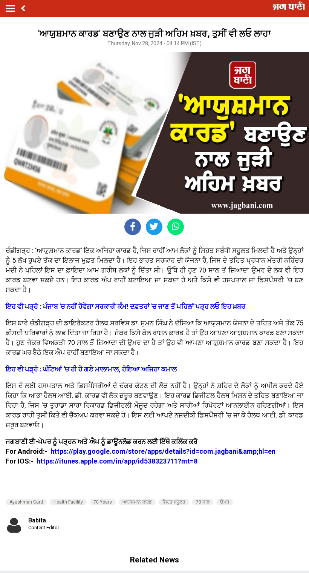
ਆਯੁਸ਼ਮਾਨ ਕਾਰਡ (137, 502)
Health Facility (68, 502)
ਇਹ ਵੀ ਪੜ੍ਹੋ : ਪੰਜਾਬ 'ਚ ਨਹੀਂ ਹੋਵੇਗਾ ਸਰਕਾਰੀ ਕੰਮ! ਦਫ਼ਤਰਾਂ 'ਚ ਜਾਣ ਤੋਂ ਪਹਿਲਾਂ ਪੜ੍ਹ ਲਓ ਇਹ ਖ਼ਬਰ (125, 306)
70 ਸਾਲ (203, 502)
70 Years (102, 502)
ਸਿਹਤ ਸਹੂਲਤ (173, 502)
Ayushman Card (26, 502)
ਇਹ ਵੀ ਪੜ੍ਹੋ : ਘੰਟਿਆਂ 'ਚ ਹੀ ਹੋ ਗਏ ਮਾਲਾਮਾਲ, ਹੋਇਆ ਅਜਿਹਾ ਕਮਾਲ (91, 369)
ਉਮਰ (224, 502)
